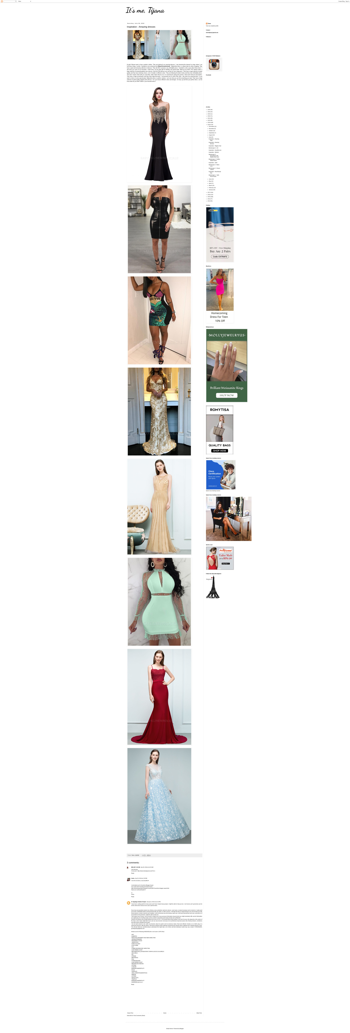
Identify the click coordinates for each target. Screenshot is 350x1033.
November (211, 128)
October (211, 130)
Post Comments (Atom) (139, 1015)
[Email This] (143, 855)
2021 (209, 118)
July (210, 137)
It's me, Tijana (145, 10)
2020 (209, 120)
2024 (209, 111)
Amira (132, 878)
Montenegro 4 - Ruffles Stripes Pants (214, 160)
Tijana (209, 23)
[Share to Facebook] (148, 855)
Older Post (199, 1013)
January (211, 189)
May (210, 181)
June (210, 179)
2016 (209, 194)
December (211, 126)
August (211, 135)
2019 (209, 122)
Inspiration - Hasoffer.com (215, 150)
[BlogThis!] (145, 855)
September (212, 132)
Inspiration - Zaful (213, 162)
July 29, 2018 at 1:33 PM (141, 878)
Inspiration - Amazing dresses (214, 143)
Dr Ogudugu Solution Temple (138, 901)
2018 (209, 124)
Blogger (182, 1028)
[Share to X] (146, 855)
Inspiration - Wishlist (214, 152)
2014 (209, 199)
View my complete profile (212, 26)
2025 (209, 109)
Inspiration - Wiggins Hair (215, 146)
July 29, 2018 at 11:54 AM (147, 867)
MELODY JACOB (135, 867)
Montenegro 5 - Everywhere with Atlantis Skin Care (214, 156)
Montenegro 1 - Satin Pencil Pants (214, 175)
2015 (209, 196)
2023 (209, 114)
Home (164, 1013)
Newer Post (130, 1013)
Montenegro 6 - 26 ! (213, 148)
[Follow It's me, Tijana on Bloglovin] (213, 598)
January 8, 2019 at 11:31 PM (153, 901)
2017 (209, 192)
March (210, 185)
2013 (209, 201)
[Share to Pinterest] (150, 855)
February (211, 187)
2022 (209, 116)
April (210, 183)
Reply (132, 873)
